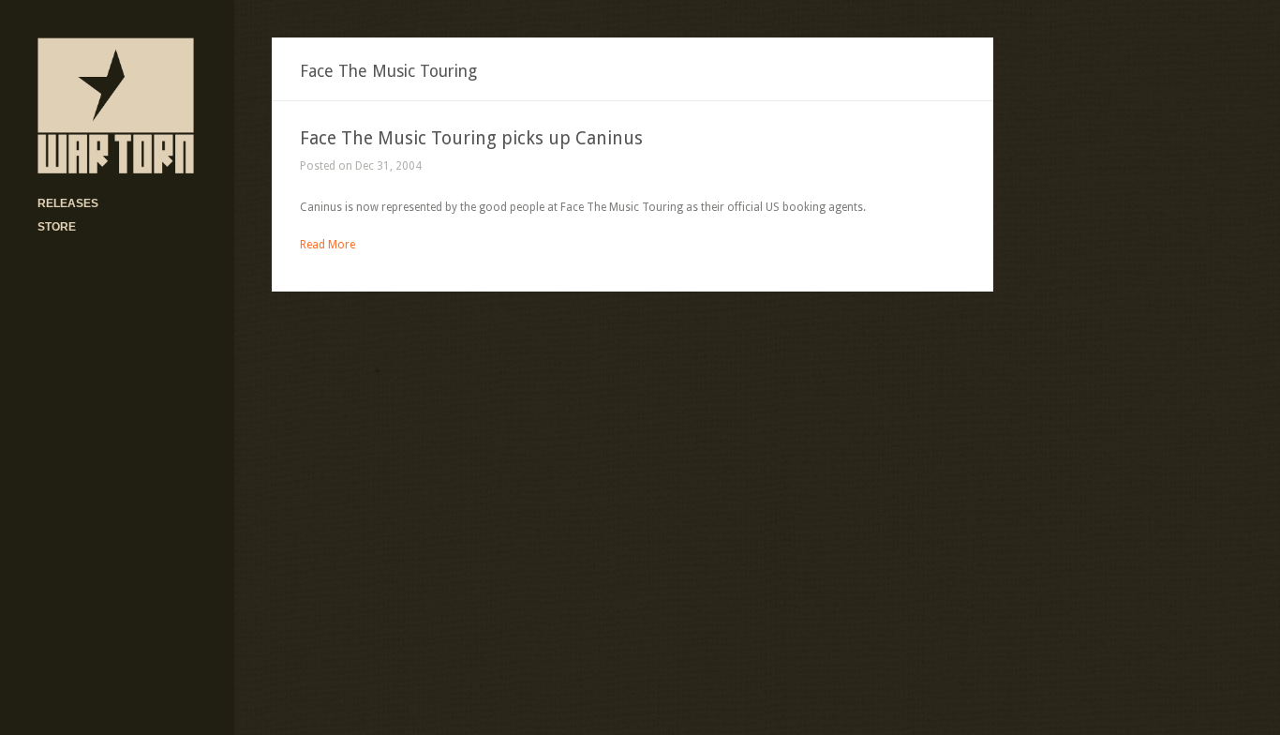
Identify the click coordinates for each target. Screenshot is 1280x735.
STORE (56, 226)
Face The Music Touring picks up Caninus (471, 138)
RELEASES (67, 203)
